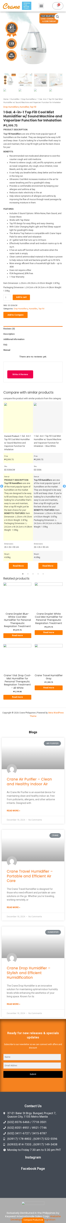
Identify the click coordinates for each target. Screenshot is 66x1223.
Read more (17, 635)
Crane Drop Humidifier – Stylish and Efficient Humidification (28, 973)
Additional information (13, 339)
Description (9, 334)
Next (64, 486)
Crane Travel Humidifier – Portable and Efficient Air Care (30, 876)
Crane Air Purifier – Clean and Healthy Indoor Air (29, 781)
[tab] (33, 328)
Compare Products (32, 1220)
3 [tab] (33, 574)
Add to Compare (15, 315)
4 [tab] (38, 574)
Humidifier (14, 99)
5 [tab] (43, 574)
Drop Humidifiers (28, 99)
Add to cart (21, 297)
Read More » (13, 810)
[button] (41, 6)
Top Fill (33, 107)
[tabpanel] (18, 486)
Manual (6, 350)
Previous (1, 486)
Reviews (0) (9, 329)
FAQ (5, 345)
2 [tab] (28, 574)
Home (5, 99)
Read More (18, 566)
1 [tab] (23, 574)
